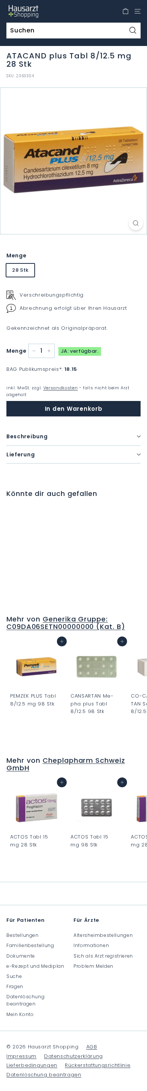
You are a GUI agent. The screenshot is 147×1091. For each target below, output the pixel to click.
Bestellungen (22, 935)
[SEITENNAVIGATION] (137, 11)
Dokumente (20, 956)
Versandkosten (60, 388)
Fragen (14, 986)
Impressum (21, 1056)
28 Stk (20, 270)
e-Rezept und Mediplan (35, 966)
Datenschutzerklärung (73, 1056)
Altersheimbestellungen (103, 935)
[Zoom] (136, 223)
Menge (16, 255)
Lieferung (20, 454)
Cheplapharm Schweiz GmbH (65, 764)
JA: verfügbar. (80, 351)
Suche (14, 976)
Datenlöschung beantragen (25, 1000)
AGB (91, 1046)
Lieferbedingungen (31, 1065)
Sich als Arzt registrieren (103, 956)
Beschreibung (26, 436)
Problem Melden (93, 966)
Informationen (91, 945)
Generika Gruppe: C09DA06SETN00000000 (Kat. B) (65, 622)
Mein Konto (20, 1014)
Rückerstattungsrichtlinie (97, 1065)
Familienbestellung (30, 945)
